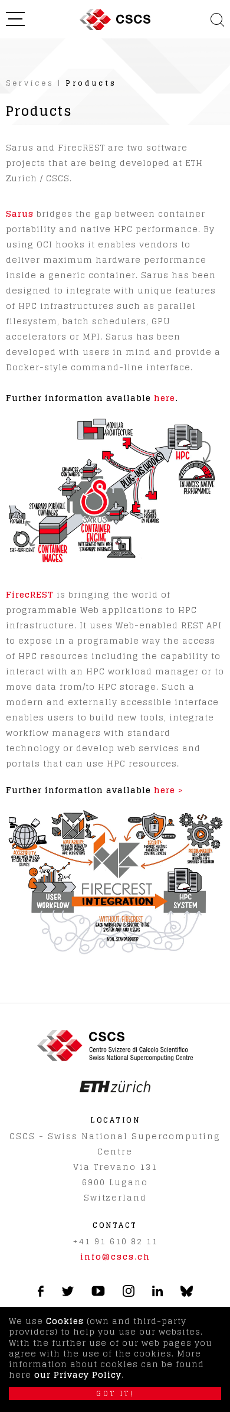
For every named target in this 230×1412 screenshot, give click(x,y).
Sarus (20, 213)
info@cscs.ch (115, 1256)
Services (30, 83)
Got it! (115, 1394)
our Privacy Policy (77, 1374)
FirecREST (30, 594)
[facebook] (41, 1293)
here (164, 397)
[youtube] (98, 1293)
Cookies (65, 1320)
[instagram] (128, 1293)
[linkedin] (157, 1293)
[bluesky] (186, 1294)
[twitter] (67, 1293)
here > (168, 789)
